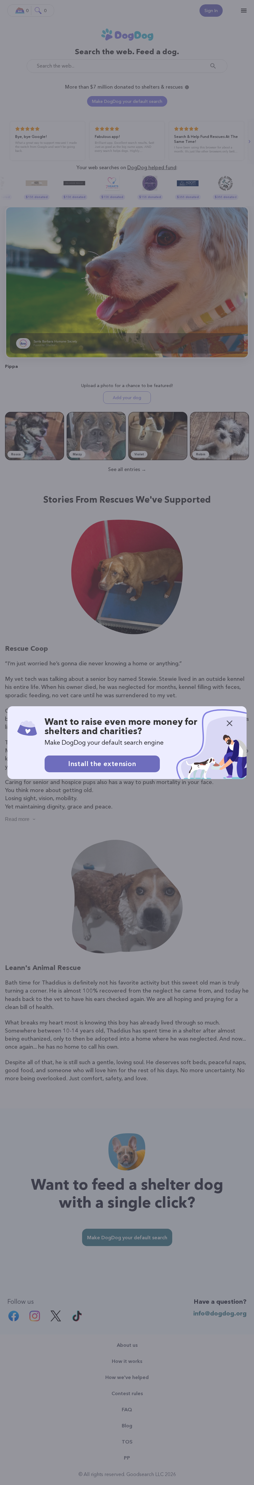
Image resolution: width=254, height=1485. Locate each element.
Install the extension (102, 764)
